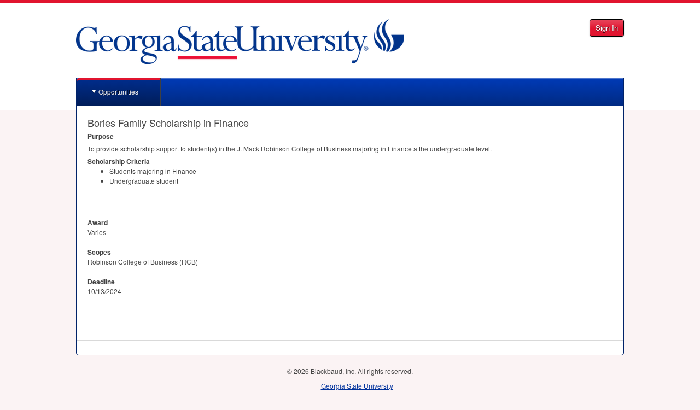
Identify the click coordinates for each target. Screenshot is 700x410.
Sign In (607, 27)
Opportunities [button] (118, 91)
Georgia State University (357, 385)
